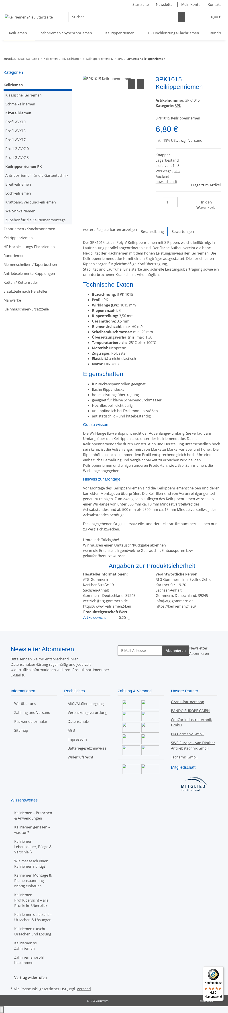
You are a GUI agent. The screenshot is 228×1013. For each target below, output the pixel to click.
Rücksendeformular (30, 721)
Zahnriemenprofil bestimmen (29, 960)
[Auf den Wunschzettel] (140, 84)
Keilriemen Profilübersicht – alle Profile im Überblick (31, 900)
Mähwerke (12, 300)
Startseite (140, 4)
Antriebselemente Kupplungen (29, 273)
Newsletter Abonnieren (199, 651)
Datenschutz (78, 721)
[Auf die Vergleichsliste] (131, 84)
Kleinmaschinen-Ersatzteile (26, 309)
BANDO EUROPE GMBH (190, 710)
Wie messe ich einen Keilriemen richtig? (31, 864)
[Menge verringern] (159, 202)
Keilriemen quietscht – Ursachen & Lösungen (33, 917)
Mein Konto (191, 4)
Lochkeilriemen (18, 193)
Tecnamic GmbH (184, 757)
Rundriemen (14, 255)
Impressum (77, 739)
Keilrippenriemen (18, 237)
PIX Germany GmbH (187, 733)
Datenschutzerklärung (29, 664)
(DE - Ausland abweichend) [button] (168, 176)
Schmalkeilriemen (20, 104)
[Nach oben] (2, 1009)
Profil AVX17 (15, 139)
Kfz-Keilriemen (18, 113)
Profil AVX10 (15, 121)
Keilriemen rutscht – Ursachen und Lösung (32, 931)
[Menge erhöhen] (181, 202)
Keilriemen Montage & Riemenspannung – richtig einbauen (33, 880)
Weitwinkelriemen (20, 211)
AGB (71, 730)
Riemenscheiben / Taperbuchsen (31, 264)
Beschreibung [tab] (152, 231)
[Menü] (221, 969)
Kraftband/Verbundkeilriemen (30, 202)
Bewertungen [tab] (182, 231)
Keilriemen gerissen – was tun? (32, 830)
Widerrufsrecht (80, 757)
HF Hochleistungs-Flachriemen (29, 246)
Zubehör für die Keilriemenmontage (35, 220)
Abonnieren (176, 650)
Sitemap (21, 730)
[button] (196, 17)
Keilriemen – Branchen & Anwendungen (33, 815)
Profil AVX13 (15, 130)
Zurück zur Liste (14, 59)
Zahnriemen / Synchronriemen (29, 228)
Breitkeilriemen (18, 184)
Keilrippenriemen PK (23, 166)
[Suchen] (181, 17)
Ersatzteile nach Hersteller (26, 291)
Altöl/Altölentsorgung (86, 703)
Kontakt (214, 4)
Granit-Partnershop (187, 701)
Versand (195, 140)
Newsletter (165, 4)
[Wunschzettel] (203, 17)
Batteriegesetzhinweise (87, 748)
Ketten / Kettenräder (21, 282)
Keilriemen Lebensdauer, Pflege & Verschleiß (33, 847)
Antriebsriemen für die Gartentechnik (36, 175)
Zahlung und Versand (32, 712)
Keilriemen (13, 84)
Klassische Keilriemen (23, 95)
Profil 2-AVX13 (17, 157)
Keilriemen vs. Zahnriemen (26, 946)
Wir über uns (25, 703)
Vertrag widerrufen (30, 977)
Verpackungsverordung (87, 712)
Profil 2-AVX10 (17, 148)
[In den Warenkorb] (86, 73)
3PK (178, 105)
